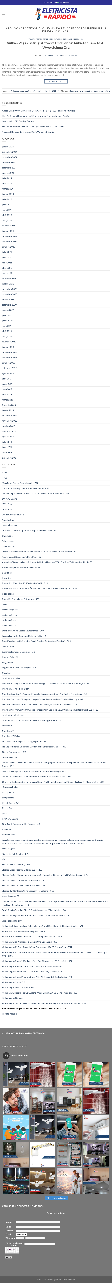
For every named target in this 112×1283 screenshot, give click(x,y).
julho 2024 (7, 178)
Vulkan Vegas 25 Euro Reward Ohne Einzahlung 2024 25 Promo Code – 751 (37, 947)
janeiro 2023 (8, 231)
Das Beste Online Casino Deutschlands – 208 (23, 630)
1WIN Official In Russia (13, 514)
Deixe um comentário (102, 91)
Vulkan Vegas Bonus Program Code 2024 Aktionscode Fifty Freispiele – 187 (37, 977)
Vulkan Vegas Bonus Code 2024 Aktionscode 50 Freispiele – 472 (32, 966)
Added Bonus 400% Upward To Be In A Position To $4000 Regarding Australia (38, 110)
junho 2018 (7, 447)
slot (4, 859)
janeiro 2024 (8, 194)
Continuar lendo (55, 81)
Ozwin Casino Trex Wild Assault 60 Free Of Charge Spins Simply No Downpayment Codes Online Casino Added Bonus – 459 (54, 764)
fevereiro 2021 (9, 278)
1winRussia (7, 535)
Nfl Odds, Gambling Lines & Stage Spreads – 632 (24, 741)
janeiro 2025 (8, 146)
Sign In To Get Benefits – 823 (15, 854)
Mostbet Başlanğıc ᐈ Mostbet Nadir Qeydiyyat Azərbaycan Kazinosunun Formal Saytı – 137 (45, 683)
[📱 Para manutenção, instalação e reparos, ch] (69, 1074)
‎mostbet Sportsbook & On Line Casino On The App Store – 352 (31, 720)
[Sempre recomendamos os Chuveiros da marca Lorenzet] (42, 1154)
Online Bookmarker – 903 (14, 752)
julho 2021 (7, 252)
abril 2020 (7, 331)
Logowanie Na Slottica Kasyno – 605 (19, 667)
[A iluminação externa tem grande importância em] (16, 1181)
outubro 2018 (8, 426)
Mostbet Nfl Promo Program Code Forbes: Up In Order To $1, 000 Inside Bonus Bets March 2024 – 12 (50, 709)
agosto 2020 (8, 310)
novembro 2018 (9, 420)
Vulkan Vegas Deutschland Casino (18, 987)
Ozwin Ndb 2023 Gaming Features (18, 121)
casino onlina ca (9, 615)
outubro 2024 (8, 162)
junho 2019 (7, 383)
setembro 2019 (9, 368)
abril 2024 (7, 183)
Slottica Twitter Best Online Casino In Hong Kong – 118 (28, 890)
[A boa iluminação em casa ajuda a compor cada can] (96, 1181)
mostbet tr (7, 725)
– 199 (4, 472)
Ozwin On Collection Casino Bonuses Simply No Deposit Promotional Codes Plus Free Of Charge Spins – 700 (53, 782)
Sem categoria (8, 848)
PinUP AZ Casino (10, 818)
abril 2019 (7, 394)
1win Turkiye (8, 520)
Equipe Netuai (71, 55)
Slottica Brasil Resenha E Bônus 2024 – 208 (22, 869)
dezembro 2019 (9, 352)
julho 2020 (7, 315)
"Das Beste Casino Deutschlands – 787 (20, 483)
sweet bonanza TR (10, 896)
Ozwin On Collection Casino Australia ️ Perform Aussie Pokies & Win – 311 (36, 776)
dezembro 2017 (9, 457)
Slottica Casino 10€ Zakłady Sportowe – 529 (23, 880)
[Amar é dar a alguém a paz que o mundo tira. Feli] (69, 1181)
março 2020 (7, 336)
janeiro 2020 (8, 347)
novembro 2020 (9, 294)
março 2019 (7, 399)
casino (5, 604)
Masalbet (6, 672)
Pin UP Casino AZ (10, 803)
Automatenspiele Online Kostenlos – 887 (21, 567)
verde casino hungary (12, 920)
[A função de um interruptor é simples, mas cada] (69, 1101)
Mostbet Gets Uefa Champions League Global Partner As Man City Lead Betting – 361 (42, 699)
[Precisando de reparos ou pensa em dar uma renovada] (16, 1074)
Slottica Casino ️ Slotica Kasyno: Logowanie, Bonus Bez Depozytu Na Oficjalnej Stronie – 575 (45, 875)
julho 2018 (7, 442)
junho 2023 (7, 204)
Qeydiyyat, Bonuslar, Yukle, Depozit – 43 (21, 824)
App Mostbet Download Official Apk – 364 (22, 556)
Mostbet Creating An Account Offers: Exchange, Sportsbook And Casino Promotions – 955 (44, 694)
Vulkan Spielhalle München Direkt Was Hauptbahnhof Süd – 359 (32, 936)
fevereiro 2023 (9, 225)
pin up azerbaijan (10, 787)
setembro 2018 (9, 431)
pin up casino (8, 797)
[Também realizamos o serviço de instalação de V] (42, 1127)
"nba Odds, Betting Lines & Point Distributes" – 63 (25, 488)
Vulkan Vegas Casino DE (13, 982)
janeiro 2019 (8, 410)
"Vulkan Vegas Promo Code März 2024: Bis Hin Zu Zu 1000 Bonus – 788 (36, 493)
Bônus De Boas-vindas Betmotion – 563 (20, 599)
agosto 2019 (8, 373)
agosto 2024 (8, 172)
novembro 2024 (9, 157)
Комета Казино (9, 1013)
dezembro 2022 (9, 236)
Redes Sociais (8, 834)
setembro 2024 (9, 167)
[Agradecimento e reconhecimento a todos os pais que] (16, 1101)
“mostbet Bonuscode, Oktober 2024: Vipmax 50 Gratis (28, 132)
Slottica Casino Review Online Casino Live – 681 (24, 885)
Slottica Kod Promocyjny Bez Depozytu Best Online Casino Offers (33, 126)
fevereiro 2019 (9, 405)
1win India (7, 509)
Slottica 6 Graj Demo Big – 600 (16, 864)
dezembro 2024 (9, 151)
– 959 (4, 477)
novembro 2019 (9, 357)
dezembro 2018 (9, 415)
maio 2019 (7, 389)
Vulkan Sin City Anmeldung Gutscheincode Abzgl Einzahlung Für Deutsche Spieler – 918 (42, 926)
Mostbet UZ (8, 731)
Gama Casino (8, 646)
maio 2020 (7, 326)
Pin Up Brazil (8, 792)
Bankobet (6, 572)
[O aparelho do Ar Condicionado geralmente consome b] (96, 1127)
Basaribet (6, 578)
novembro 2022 (9, 241)
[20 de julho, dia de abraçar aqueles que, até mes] (16, 1127)
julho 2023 (7, 199)
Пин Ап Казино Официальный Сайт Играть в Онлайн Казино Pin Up (35, 116)
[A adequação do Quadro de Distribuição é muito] (69, 1154)
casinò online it (9, 625)
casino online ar (9, 620)
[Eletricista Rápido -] (56, 14)
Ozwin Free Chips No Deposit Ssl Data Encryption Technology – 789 (34, 771)
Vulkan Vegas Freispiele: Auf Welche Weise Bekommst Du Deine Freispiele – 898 (39, 992)
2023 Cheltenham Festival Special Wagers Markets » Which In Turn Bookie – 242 (39, 551)
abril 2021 (7, 267)
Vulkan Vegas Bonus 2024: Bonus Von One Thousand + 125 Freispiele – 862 (37, 961)
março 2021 (7, 273)
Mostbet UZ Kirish (11, 736)
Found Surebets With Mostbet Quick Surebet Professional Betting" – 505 (36, 641)
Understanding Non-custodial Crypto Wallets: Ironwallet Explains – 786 (35, 915)
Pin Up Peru (7, 808)
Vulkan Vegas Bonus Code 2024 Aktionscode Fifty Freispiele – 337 (33, 971)
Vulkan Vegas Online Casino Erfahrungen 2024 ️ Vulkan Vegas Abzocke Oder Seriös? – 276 (44, 1003)
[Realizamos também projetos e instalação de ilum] (96, 1154)
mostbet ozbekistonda (12, 715)
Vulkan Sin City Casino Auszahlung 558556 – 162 (24, 931)
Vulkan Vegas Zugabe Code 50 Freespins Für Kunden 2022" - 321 (56, 39)
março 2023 (7, 220)
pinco (4, 813)
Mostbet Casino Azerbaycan (15, 688)
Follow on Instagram (58, 1198)
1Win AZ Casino (9, 498)
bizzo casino (8, 593)
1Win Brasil (7, 504)
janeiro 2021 (8, 283)
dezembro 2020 (9, 289)
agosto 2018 (8, 436)
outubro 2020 (8, 299)
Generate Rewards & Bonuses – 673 (18, 651)
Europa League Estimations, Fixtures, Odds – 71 (24, 636)
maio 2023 (7, 210)
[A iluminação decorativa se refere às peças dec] (42, 1101)
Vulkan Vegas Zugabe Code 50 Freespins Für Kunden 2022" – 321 (34, 1008)
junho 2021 (7, 257)
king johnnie (7, 662)
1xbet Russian (8, 546)
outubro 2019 (8, 362)
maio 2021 (7, 262)
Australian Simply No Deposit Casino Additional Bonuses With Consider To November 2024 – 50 (47, 562)
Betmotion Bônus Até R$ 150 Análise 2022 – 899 (25, 583)
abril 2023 (7, 215)
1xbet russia (8, 541)
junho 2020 (7, 320)
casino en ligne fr (10, 609)
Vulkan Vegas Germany (13, 998)
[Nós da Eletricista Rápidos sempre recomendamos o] (42, 1074)
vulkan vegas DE (85, 91)
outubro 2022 (8, 246)
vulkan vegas (73, 91)
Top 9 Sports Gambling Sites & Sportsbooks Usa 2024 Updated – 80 (34, 910)
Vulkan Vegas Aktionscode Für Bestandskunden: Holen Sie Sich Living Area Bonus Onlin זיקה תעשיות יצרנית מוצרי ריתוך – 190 (54, 954)
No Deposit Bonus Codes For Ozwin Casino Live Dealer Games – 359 (34, 746)
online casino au (9, 757)
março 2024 (7, 188)
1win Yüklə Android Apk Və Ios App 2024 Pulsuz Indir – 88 (29, 530)
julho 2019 (7, 378)
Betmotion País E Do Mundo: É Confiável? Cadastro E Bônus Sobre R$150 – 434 (39, 588)
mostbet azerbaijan (11, 678)
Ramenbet (7, 829)
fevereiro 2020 (9, 341)
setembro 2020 (9, 304)
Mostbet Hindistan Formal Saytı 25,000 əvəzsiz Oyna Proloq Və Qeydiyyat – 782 (40, 704)
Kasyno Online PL (10, 657)
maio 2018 (7, 452)
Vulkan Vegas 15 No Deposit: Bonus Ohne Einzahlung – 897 (29, 941)
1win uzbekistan (9, 525)
